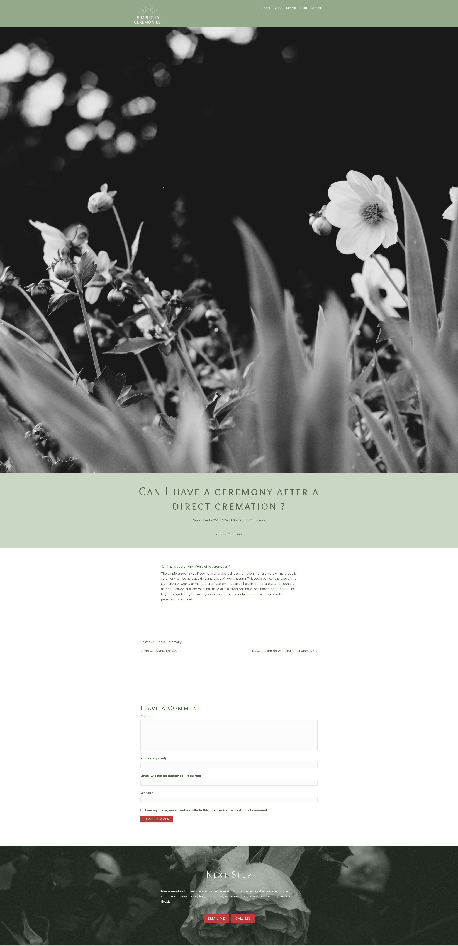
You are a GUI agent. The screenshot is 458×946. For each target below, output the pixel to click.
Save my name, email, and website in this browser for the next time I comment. (206, 810)
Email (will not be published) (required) (170, 776)
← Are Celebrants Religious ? (160, 650)
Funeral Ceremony (229, 534)
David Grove (232, 520)
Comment (148, 716)
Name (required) (153, 758)
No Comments (255, 520)
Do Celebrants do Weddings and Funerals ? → (285, 650)
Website (146, 793)
